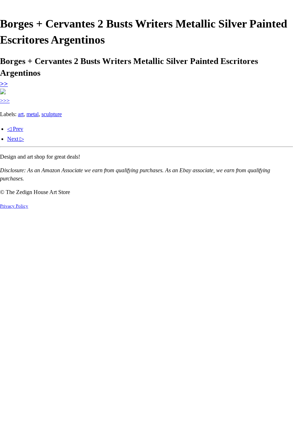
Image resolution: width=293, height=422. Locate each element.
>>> (5, 101)
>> (4, 84)
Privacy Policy (14, 206)
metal (32, 114)
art (21, 114)
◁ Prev (15, 129)
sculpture (51, 114)
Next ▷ (15, 139)
